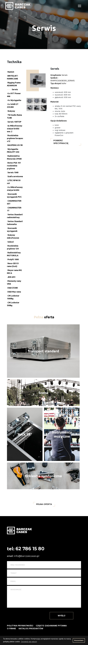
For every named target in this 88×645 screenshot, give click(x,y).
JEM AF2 (11, 277)
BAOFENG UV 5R (15, 145)
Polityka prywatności (20, 626)
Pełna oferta (44, 504)
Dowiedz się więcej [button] (29, 642)
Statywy (11, 111)
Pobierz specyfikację (60, 141)
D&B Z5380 (13, 288)
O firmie (11, 628)
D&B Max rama (14, 292)
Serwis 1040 (13, 172)
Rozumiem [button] (78, 640)
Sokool (11, 242)
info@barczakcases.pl (26, 556)
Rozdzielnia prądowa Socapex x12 (15, 138)
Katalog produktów (31, 628)
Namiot (11, 72)
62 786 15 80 (29, 548)
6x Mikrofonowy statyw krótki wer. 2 (14, 129)
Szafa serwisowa (15, 176)
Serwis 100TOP (14, 122)
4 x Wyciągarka (14, 100)
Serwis (15, 89)
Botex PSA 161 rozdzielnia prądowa (14, 166)
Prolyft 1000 (13, 259)
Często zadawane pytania (51, 626)
